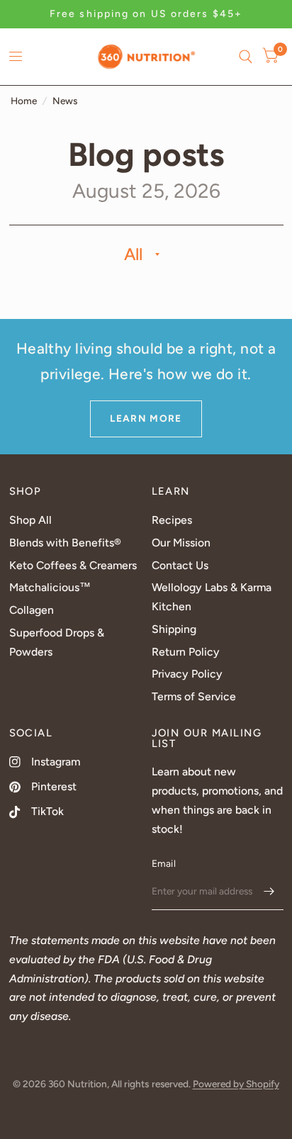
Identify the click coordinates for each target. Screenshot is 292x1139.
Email (164, 863)
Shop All (30, 520)
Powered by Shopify (236, 1083)
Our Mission (181, 542)
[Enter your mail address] (269, 891)
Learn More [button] (146, 418)
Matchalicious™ (50, 587)
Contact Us (180, 565)
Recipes (172, 520)
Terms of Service (194, 696)
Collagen (31, 610)
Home (24, 100)
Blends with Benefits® (65, 542)
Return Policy (186, 651)
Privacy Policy (187, 673)
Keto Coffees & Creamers (73, 565)
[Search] (245, 56)
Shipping (174, 629)
